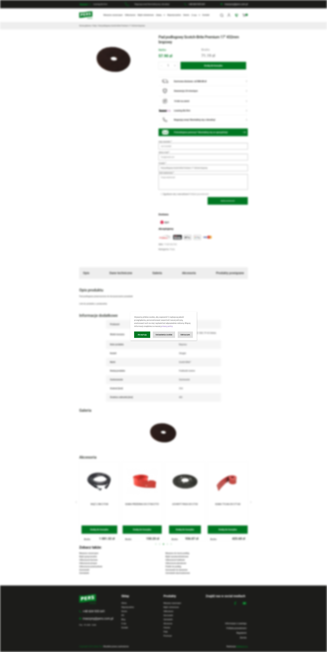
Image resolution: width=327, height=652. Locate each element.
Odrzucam (185, 334)
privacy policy (167, 326)
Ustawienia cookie (164, 334)
